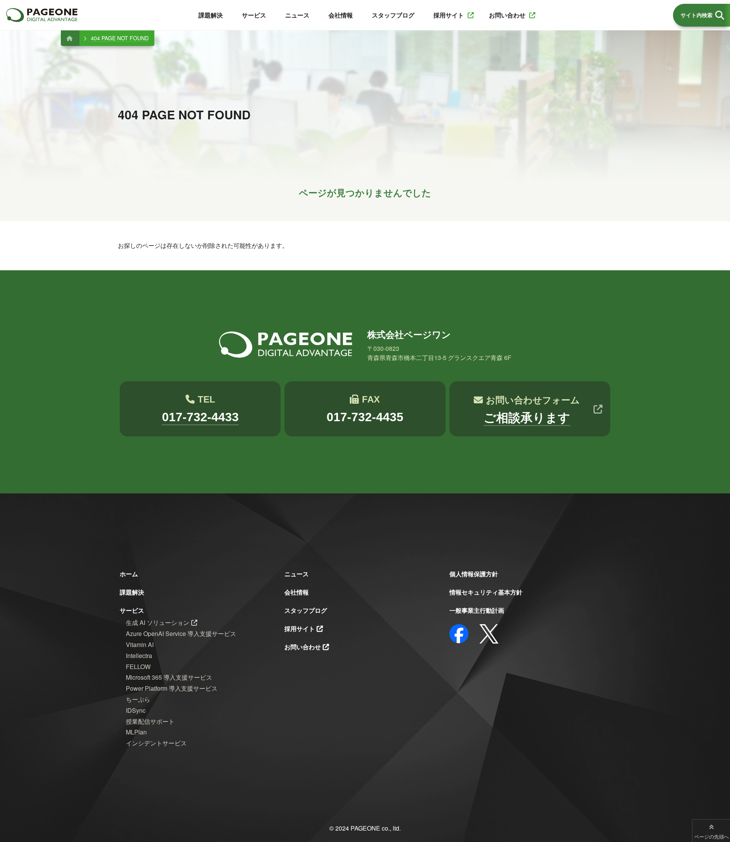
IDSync (136, 710)
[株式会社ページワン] (42, 15)
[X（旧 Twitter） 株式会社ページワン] (488, 634)
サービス (132, 610)
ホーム (129, 573)
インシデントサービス (156, 743)
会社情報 (296, 592)
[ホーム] (69, 38)
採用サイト (299, 628)
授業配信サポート (150, 721)
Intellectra (139, 655)
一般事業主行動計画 (476, 610)
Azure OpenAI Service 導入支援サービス (181, 633)
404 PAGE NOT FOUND (120, 38)
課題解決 (132, 592)
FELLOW (138, 666)
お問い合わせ (302, 646)
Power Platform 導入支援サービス (171, 688)
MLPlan (136, 732)
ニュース (296, 573)
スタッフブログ (305, 610)
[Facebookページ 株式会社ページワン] (458, 633)
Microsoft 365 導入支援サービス (169, 677)
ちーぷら (138, 699)
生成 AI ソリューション (157, 622)
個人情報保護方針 (473, 573)
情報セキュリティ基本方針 (485, 592)
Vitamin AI (140, 644)
